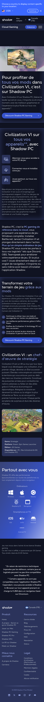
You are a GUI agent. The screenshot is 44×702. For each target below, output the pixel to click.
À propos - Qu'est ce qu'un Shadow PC (10, 624)
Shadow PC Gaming (10, 632)
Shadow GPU (7, 639)
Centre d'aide (29, 619)
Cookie (26, 675)
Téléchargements (31, 626)
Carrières (5, 665)
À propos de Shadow (10, 661)
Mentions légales (31, 668)
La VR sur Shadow (9, 642)
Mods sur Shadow (9, 646)
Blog (26, 623)
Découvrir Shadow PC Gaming (18, 115)
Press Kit (27, 630)
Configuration (29, 633)
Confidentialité (30, 671)
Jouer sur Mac (7, 628)
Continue (32, 11)
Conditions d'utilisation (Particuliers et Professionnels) (30, 661)
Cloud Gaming (10, 26)
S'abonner (31, 27)
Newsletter (28, 640)
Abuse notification (31, 678)
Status (26, 644)
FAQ (25, 637)
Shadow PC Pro (8, 635)
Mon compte (19, 19)
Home (4, 619)
